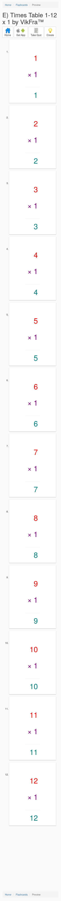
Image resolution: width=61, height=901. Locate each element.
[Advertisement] (30, 859)
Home (8, 5)
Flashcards (22, 5)
